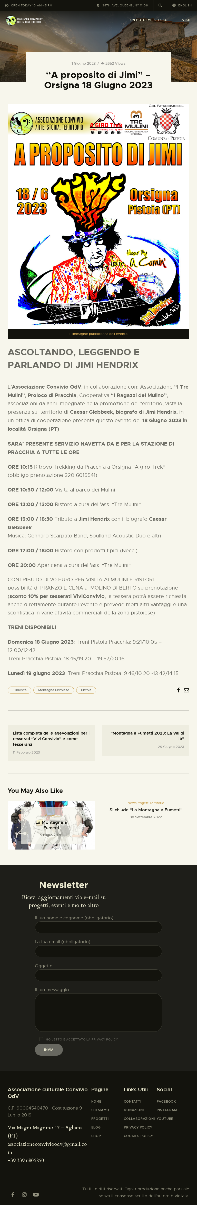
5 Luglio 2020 (51, 835)
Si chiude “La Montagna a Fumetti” (146, 810)
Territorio (156, 803)
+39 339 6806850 (26, 1160)
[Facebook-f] (13, 1195)
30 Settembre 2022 (146, 817)
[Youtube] (36, 1195)
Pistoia (86, 690)
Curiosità (19, 690)
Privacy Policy (105, 1039)
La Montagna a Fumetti (51, 825)
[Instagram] (24, 1195)
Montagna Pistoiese (53, 690)
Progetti (51, 815)
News (131, 803)
